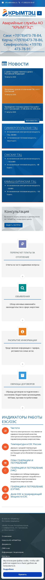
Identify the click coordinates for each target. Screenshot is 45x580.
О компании (7, 536)
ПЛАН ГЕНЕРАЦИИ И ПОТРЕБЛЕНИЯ (22, 461)
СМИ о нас (6, 548)
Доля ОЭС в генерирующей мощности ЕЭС (26, 495)
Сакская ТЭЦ (13, 155)
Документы (6, 544)
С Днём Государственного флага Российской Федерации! (18, 73)
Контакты (6, 556)
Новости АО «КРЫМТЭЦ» (11, 540)
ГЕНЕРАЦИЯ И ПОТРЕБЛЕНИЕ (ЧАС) (27, 469)
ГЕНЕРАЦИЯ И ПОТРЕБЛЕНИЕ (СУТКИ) (27, 488)
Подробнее (8, 569)
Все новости (32, 121)
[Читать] (22, 276)
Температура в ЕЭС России (26, 444)
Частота (15, 427)
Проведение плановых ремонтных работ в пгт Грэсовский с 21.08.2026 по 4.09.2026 (22, 108)
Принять (22, 574)
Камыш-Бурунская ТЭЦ (20, 181)
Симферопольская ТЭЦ (21, 128)
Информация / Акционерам (13, 552)
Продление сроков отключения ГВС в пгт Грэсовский (22, 90)
